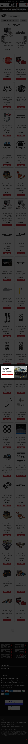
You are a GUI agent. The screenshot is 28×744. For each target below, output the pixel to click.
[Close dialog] (26, 366)
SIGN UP (7, 374)
